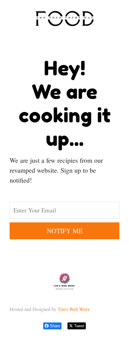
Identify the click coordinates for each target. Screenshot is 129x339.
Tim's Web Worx (74, 309)
